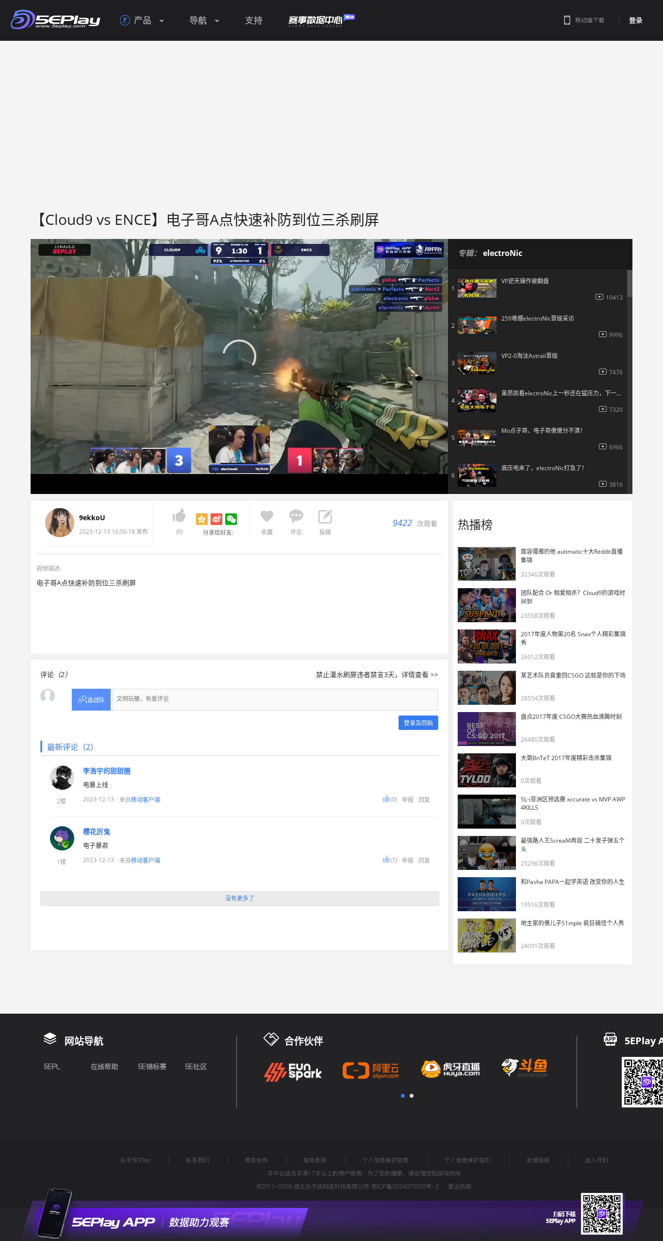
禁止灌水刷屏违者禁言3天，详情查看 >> (377, 674)
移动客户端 (145, 800)
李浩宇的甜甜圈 (107, 771)
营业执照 (459, 1186)
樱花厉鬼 (96, 831)
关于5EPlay (135, 1160)
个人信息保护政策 (385, 1160)
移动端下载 (589, 20)
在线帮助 (104, 1066)
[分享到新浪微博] (216, 519)
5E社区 (196, 1066)
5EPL (52, 1066)
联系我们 (197, 1160)
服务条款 (315, 1160)
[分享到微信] (231, 519)
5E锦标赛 (152, 1066)
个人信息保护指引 (467, 1160)
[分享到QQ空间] (202, 519)
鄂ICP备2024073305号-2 (405, 1186)
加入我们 (596, 1160)
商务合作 (256, 1160)
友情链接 (537, 1160)
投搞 (325, 532)
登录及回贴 (418, 723)
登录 (636, 20)
